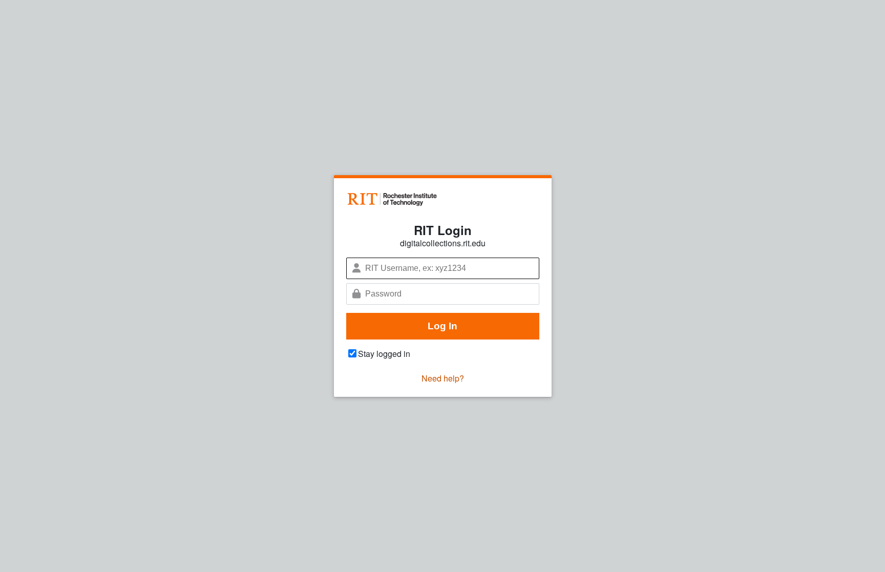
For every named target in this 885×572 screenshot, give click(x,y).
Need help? (443, 378)
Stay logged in (384, 353)
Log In (442, 326)
